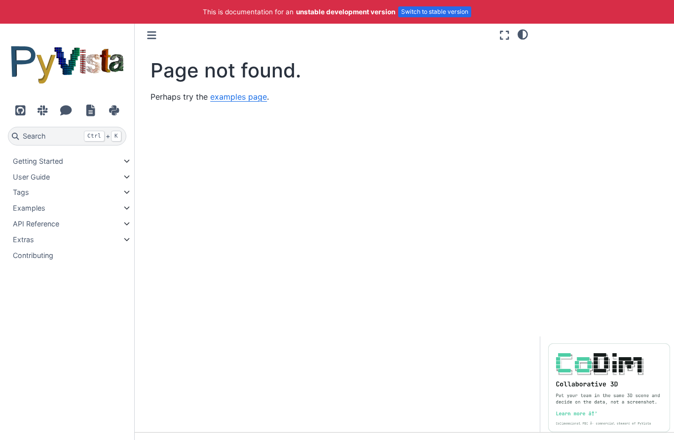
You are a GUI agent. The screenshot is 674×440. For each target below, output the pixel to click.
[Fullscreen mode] (504, 35)
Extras (23, 239)
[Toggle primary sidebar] (152, 35)
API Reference (36, 224)
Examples (29, 208)
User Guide (31, 177)
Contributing (33, 255)
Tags (21, 192)
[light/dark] (523, 34)
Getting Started (38, 161)
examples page (238, 97)
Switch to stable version (434, 11)
